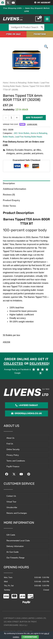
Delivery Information (15, 546)
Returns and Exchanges (16, 513)
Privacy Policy (12, 455)
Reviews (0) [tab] (9, 194)
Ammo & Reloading (18, 83)
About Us (10, 438)
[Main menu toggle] (47, 19)
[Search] (42, 27)
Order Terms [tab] (9, 206)
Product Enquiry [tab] (11, 200)
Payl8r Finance (12, 466)
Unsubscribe (11, 507)
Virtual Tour (11, 502)
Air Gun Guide (12, 552)
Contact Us (11, 496)
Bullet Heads (33, 83)
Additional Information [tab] (14, 189)
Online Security (13, 449)
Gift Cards (10, 535)
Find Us (9, 444)
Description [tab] (9, 183)
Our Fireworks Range (15, 558)
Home (5, 83)
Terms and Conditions (15, 461)
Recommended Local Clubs (18, 540)
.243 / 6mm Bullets (21, 133)
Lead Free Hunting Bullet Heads (28, 137)
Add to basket (34, 117)
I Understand (30, 637)
